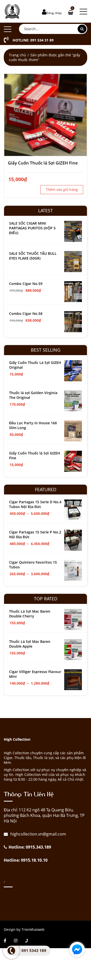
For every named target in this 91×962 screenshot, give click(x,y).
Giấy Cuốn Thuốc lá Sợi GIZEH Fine (43, 163)
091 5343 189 (33, 950)
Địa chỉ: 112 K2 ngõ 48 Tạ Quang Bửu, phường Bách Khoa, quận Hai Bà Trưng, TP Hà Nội (44, 815)
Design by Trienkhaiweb (24, 929)
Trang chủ (17, 55)
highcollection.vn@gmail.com (37, 834)
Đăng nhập (54, 13)
